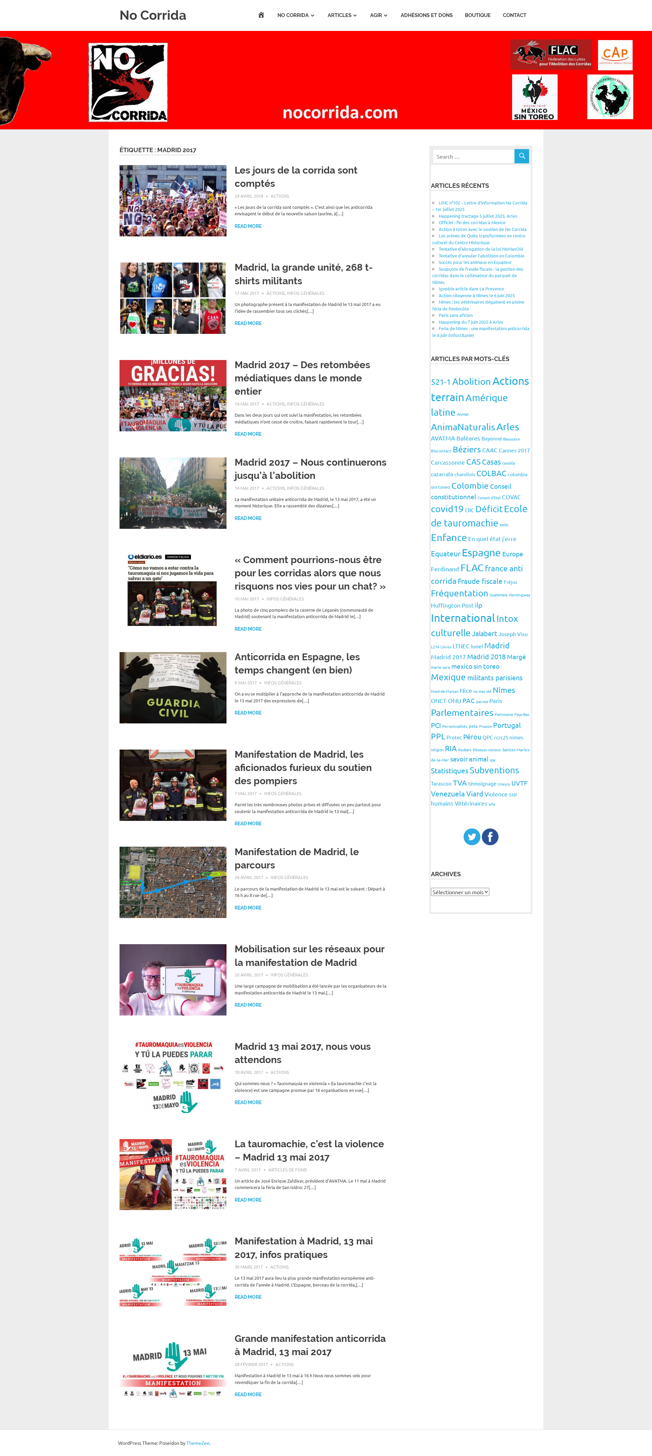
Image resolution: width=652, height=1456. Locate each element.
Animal (463, 414)
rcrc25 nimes (508, 737)
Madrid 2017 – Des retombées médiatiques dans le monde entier (302, 378)
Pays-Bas (521, 714)
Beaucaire (511, 439)
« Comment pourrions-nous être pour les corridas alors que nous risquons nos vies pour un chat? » (310, 573)
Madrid (497, 645)
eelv (504, 524)
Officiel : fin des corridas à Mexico (472, 222)
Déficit (489, 509)
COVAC (511, 496)
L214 (435, 646)
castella (508, 463)
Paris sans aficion (456, 315)
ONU (454, 700)
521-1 (441, 382)
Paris (495, 700)
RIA (451, 748)
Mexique (448, 677)
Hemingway (519, 594)
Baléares (468, 438)
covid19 (447, 508)
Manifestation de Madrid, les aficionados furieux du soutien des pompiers (303, 768)
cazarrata (442, 473)
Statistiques (449, 770)
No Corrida (153, 15)
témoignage (482, 783)
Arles (507, 426)
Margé (516, 656)
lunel (477, 646)
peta (473, 726)
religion (437, 749)
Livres (445, 646)
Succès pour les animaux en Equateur (475, 262)
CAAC (489, 449)
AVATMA (443, 438)
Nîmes (504, 690)
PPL (438, 736)
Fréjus (510, 582)
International (463, 617)
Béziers (467, 449)
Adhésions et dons (427, 15)
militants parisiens (495, 677)
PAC (469, 700)
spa (492, 759)
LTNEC (461, 645)
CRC (469, 510)
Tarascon (441, 783)
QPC (488, 737)
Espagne (481, 552)
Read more (248, 226)
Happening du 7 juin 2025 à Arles (471, 322)
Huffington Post (452, 605)
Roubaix (465, 749)
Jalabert (484, 633)
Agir (376, 15)
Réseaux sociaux (487, 749)
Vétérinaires (471, 803)
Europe (512, 554)
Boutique (478, 15)
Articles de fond (287, 1169)
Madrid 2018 (486, 656)
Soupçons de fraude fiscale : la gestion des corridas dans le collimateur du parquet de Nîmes (477, 275)
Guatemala (499, 594)
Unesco (504, 784)
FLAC (472, 567)
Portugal (507, 724)
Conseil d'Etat (489, 497)
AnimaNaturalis (463, 426)
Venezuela (448, 793)
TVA (460, 782)
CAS (473, 461)
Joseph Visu (513, 633)
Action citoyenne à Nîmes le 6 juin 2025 (477, 295)
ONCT (439, 700)
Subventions (494, 770)
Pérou (472, 736)
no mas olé (482, 691)
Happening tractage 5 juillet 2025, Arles (478, 216)
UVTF (519, 783)
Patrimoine (504, 714)
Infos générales (305, 293)
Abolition (471, 381)
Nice (466, 690)
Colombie (470, 485)
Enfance (449, 537)
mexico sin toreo (475, 666)
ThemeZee (198, 1443)
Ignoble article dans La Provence (471, 288)
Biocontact (441, 450)
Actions (280, 196)
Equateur (445, 553)
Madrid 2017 (448, 656)
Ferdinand (445, 568)
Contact (514, 15)
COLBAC (491, 473)
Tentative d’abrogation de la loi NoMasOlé (481, 249)
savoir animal (469, 759)
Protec (454, 737)
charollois (464, 474)
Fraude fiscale (480, 580)
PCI (436, 725)
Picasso (485, 726)
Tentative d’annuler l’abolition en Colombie (481, 255)
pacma (482, 701)
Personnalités (454, 726)
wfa (492, 804)
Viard (474, 793)
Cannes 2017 (514, 450)
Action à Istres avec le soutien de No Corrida (483, 229)
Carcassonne (448, 462)
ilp (478, 605)
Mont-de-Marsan (444, 691)
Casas (491, 461)
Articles (339, 15)
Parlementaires (462, 712)
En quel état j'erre (492, 538)
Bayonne (492, 438)
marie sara (440, 667)
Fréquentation (459, 593)
